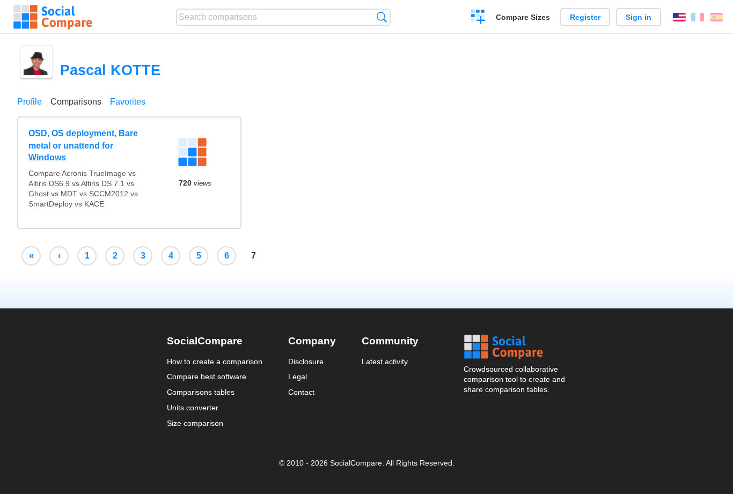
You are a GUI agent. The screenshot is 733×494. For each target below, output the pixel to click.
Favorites (127, 101)
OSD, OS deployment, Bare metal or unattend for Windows (83, 145)
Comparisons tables (200, 392)
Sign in (638, 17)
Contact (301, 392)
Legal (297, 376)
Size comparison (195, 423)
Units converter (192, 407)
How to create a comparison (214, 361)
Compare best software (206, 376)
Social (515, 347)
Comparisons (75, 101)
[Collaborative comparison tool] (53, 17)
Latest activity (385, 361)
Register (585, 17)
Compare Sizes (523, 17)
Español (716, 17)
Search (382, 17)
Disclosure (306, 361)
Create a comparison (478, 18)
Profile (29, 101)
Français (697, 17)
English (679, 17)
